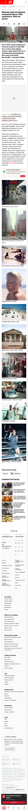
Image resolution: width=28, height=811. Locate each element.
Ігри (16, 588)
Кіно (5, 673)
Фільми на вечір (8, 680)
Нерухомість (8, 705)
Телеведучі (4, 570)
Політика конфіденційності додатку (19, 561)
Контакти (17, 574)
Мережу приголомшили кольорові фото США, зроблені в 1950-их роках (21, 6)
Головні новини (8, 598)
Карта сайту (18, 585)
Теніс (5, 723)
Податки (6, 666)
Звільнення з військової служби (12, 637)
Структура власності (20, 580)
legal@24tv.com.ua (20, 789)
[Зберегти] (24, 24)
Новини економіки (10, 655)
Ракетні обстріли (8, 617)
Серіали (6, 684)
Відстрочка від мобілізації (11, 646)
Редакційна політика (7, 565)
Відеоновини (7, 605)
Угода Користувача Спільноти (19, 566)
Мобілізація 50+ (8, 639)
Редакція (4, 562)
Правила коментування (18, 569)
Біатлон (6, 725)
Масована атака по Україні (11, 625)
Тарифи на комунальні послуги (12, 664)
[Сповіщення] (26, 2)
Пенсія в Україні (8, 668)
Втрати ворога (8, 630)
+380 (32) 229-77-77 (10, 787)
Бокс (5, 719)
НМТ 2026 (6, 696)
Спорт (6, 717)
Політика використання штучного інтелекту (6, 584)
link (15, 543)
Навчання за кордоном (10, 700)
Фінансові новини (9, 661)
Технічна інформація (20, 572)
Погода (6, 609)
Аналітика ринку (8, 707)
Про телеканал (5, 568)
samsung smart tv (17, 763)
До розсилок (9, 749)
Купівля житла (8, 709)
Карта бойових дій (9, 619)
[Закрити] (25, 796)
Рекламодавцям (5, 573)
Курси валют (7, 659)
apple (17, 759)
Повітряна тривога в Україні (11, 623)
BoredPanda (12, 163)
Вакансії (17, 577)
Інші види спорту (8, 728)
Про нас (4, 560)
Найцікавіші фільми (9, 675)
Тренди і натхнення (9, 712)
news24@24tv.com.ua (7, 536)
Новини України (8, 601)
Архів (16, 582)
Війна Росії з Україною (11, 615)
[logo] (10, 2)
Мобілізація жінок (9, 641)
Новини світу (12, 6)
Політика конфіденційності (6, 580)
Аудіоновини (7, 607)
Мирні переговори (9, 621)
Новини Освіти (8, 689)
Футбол (6, 721)
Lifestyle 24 (4, 6)
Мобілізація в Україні (11, 635)
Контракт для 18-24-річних (11, 644)
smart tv (6, 763)
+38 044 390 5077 (19, 536)
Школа (6, 693)
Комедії (6, 682)
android (6, 759)
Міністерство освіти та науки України (13, 691)
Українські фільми (9, 677)
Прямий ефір (7, 603)
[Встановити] (14, 799)
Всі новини (7, 596)
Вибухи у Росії (8, 627)
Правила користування (5, 577)
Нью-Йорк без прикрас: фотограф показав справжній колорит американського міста (12, 117)
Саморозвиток (8, 698)
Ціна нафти (7, 657)
